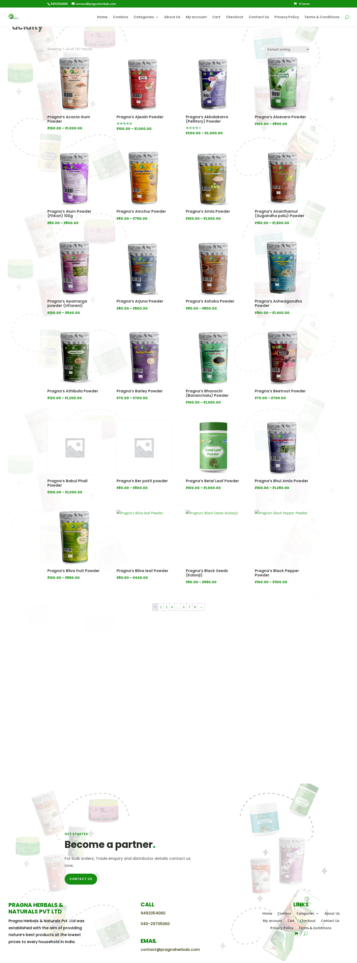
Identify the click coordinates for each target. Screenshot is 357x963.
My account (196, 17)
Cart (216, 17)
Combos (120, 17)
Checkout (234, 17)
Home (102, 17)
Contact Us (259, 17)
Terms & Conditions (322, 17)
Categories (144, 17)
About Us (172, 17)
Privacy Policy (286, 17)
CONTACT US (80, 879)
